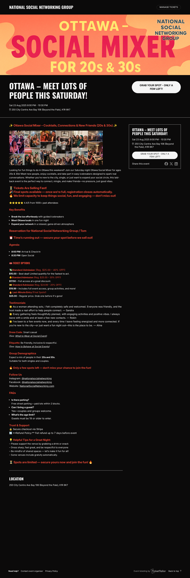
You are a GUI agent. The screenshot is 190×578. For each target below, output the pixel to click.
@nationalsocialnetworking (37, 378)
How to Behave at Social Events (32, 346)
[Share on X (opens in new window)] (171, 164)
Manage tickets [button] (169, 7)
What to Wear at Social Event (30, 336)
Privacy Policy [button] (51, 571)
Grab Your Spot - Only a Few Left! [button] (156, 87)
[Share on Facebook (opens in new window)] (166, 164)
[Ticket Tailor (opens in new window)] (158, 571)
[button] (32, 571)
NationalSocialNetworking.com (37, 385)
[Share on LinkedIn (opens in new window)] (176, 164)
